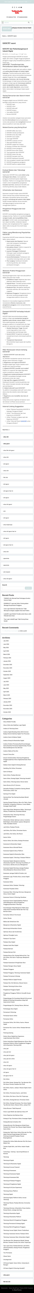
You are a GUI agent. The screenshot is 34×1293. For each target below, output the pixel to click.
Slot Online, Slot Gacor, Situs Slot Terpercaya (15, 1096)
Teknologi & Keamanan (9, 1170)
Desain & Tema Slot (8, 754)
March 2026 (6, 654)
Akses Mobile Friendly (9, 722)
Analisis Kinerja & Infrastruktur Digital (13, 740)
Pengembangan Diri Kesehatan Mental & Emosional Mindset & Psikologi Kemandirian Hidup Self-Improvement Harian (17, 1000)
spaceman (6, 558)
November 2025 (7, 668)
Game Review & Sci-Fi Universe (11, 785)
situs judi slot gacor (8, 1055)
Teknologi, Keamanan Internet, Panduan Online (16, 1233)
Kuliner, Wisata (7, 918)
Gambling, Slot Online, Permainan (12, 768)
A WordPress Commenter (10, 631)
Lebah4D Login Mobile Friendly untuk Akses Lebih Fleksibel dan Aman (15, 1)
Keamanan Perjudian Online (10, 888)
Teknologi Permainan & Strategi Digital (14, 1223)
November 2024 (7, 708)
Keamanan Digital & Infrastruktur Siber (13, 854)
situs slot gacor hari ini (9, 531)
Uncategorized (7, 1259)
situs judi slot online (9, 1058)
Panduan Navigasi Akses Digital (12, 966)
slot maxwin (6, 572)
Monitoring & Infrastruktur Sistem (12, 928)
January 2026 (7, 661)
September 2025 (7, 674)
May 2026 (6, 647)
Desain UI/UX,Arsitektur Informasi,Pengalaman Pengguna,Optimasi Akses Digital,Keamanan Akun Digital (17, 759)
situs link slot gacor (8, 450)
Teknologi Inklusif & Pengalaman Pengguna (15, 1220)
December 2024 (7, 705)
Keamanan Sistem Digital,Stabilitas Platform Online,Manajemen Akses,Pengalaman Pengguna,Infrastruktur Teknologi (15, 902)
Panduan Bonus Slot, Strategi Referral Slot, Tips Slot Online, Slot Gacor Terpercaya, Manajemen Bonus (16, 957)
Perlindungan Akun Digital (10, 1009)
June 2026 (6, 644)
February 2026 (7, 658)
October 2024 (7, 712)
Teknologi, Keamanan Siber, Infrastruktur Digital (16, 1237)
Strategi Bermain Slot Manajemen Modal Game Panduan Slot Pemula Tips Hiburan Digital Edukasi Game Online (17, 1127)
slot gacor (6, 464)
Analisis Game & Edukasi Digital (12, 737)
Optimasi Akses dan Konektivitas (12, 932)
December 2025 (7, 664)
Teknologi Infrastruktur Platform (12, 1216)
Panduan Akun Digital (9, 942)
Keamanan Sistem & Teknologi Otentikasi (14, 897)
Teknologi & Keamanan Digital (11, 1174)
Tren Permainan (7, 1253)
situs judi (5, 1048)
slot (4, 511)
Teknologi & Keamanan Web (11, 1177)
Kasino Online (7, 837)
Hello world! (23, 631)
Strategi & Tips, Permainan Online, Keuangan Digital (17, 1118)
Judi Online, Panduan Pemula (11, 827)
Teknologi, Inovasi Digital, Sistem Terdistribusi (16, 1230)
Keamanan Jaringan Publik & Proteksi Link (15, 873)
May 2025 (6, 688)
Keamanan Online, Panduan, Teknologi (13, 885)
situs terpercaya (7, 524)
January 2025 (7, 702)
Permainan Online (8, 1019)
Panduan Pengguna (8, 969)
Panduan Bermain (8, 948)
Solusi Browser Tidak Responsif (12, 1108)
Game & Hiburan (7, 771)
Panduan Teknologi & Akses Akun (12, 986)
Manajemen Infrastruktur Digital (12, 925)
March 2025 (6, 695)
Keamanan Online (8, 882)
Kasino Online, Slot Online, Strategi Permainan (16, 840)
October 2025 (7, 671)
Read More (5, 430)
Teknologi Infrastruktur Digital (11, 1213)
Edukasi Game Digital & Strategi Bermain (14, 765)
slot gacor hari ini (8, 491)
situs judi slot (7, 1052)
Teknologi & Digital (8, 1160)
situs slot (6, 457)
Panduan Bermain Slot (9, 952)
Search (4, 585)
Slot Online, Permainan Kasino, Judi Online (15, 1093)
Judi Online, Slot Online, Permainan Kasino (15, 830)
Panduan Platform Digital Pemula (12, 979)
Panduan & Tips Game (9, 938)
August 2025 (6, 678)
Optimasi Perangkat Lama (10, 935)
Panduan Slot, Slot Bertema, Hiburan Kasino (15, 983)
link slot (5, 477)
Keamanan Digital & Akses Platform (13, 851)
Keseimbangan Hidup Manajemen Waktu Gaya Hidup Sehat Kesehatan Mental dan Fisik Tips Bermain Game (16, 909)
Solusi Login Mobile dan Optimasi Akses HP (15, 1111)
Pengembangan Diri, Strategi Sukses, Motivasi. (16, 1005)
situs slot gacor (7, 504)
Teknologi (6, 1157)
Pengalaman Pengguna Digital (11, 990)
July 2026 (6, 641)
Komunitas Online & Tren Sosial (12, 915)
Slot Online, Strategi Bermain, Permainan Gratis (16, 1100)
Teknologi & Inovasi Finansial (11, 1167)
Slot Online (6, 1079)
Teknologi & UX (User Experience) (12, 1187)
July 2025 (6, 681)
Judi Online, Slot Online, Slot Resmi (13, 834)
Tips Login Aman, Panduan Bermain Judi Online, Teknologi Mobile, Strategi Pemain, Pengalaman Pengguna (16, 1247)
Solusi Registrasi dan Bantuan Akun (13, 1115)
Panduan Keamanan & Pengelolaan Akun (14, 962)
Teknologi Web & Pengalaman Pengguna (14, 1227)
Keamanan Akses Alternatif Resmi (12, 847)
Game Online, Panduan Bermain (12, 775)
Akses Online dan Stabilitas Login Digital (14, 725)
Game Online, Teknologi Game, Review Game (15, 782)
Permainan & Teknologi (9, 1012)
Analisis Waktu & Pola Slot (10, 751)
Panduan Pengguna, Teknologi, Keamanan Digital (16, 973)
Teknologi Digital (8, 1194)
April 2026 (6, 651)
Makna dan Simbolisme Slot (11, 921)
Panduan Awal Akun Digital (10, 945)
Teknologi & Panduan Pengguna (12, 1180)
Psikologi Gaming (8, 1033)
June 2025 (6, 685)
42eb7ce (6, 54)
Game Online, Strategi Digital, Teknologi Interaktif (16, 778)
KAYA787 (24, 421)
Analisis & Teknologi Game (10, 728)
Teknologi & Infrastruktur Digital (12, 1163)
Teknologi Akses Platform (10, 1191)
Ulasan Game (7, 1256)
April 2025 (6, 691)
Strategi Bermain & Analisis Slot (12, 1122)
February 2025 (7, 698)
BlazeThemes (18, 1290)
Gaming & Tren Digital (9, 794)
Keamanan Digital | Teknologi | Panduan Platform (16, 857)
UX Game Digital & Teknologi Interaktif (14, 1268)
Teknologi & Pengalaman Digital (12, 1184)
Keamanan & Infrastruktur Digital (12, 844)
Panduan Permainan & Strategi (11, 976)
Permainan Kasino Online (10, 1015)
